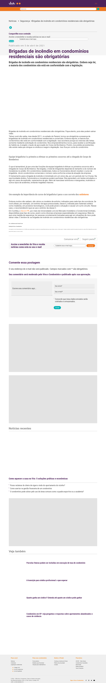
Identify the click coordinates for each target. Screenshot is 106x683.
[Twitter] (91, 680)
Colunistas (13, 663)
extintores (84, 194)
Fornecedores (36, 661)
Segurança (25, 21)
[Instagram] (20, 3)
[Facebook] (17, 3)
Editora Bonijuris (79, 666)
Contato (56, 664)
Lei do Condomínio (18, 669)
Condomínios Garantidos (82, 663)
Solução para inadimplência (39, 664)
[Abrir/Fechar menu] (96, 4)
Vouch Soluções (79, 668)
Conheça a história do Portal (60, 661)
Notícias (13, 21)
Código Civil (17, 667)
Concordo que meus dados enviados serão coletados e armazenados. (71, 300)
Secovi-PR (25, 211)
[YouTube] (94, 680)
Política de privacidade (59, 663)
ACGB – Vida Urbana (81, 661)
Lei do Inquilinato (18, 671)
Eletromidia (78, 664)
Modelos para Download (38, 663)
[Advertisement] (52, 634)
